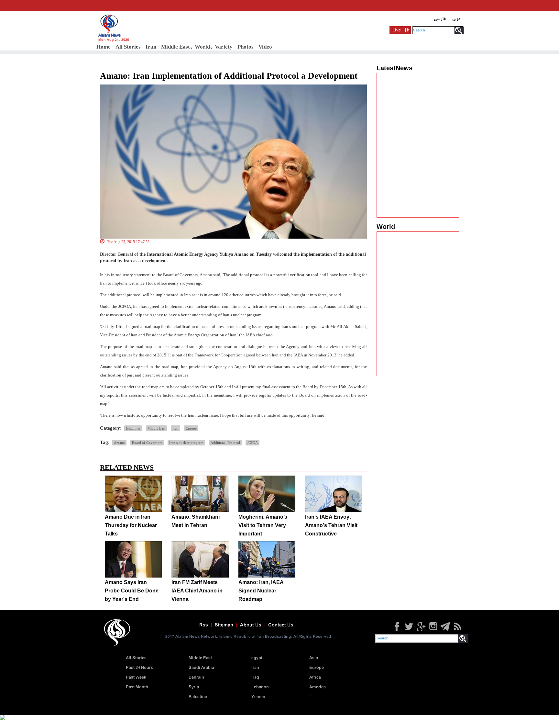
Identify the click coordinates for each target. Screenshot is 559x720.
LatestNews (394, 68)
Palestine (198, 696)
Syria (194, 687)
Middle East (175, 47)
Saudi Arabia (201, 667)
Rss (203, 625)
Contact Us (280, 625)
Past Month (137, 687)
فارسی (440, 19)
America (317, 687)
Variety (224, 47)
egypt (256, 658)
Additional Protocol (225, 442)
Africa (315, 677)
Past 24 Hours (139, 667)
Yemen (258, 696)
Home (103, 47)
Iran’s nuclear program (186, 442)
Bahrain (196, 677)
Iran (151, 47)
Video (265, 47)
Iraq (255, 677)
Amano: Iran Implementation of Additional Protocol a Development (228, 76)
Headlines (133, 428)
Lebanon (260, 687)
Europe (191, 428)
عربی (456, 19)
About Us (250, 625)
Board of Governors (147, 442)
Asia (313, 658)
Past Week (136, 677)
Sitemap (224, 625)
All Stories (128, 47)
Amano (119, 442)
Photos (245, 47)
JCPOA (252, 442)
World (202, 47)
